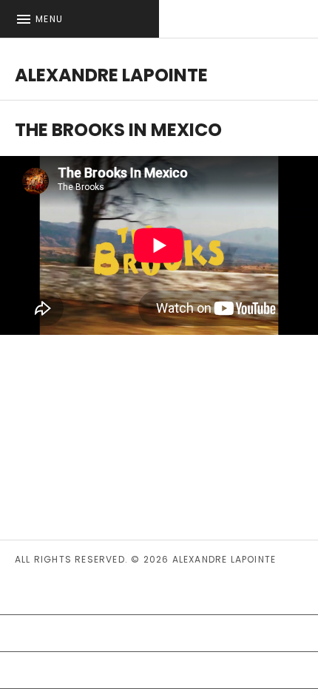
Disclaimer (48, 669)
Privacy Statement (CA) (92, 595)
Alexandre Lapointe (111, 75)
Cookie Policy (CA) (77, 632)
